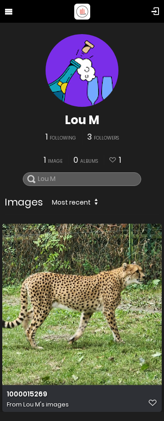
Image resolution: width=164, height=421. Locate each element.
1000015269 (27, 394)
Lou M (82, 120)
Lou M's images (46, 404)
